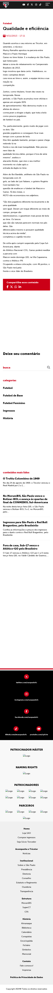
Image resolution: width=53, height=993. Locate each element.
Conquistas (26, 936)
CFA (26, 912)
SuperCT (27, 907)
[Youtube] (24, 4)
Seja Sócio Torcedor (26, 842)
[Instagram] (36, 4)
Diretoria (27, 874)
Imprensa (26, 970)
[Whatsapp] (15, 286)
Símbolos (26, 949)
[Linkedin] (20, 286)
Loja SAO (26, 833)
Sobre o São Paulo (26, 865)
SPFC (6, 5)
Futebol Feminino (14, 403)
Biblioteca (26, 928)
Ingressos (9, 410)
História (8, 418)
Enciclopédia (26, 941)
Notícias (26, 853)
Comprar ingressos (26, 837)
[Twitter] (32, 4)
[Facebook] (28, 4)
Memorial (26, 954)
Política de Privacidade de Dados (26, 977)
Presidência (26, 869)
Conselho (26, 878)
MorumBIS (26, 903)
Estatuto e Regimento (26, 882)
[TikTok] (40, 4)
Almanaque (26, 923)
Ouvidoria (26, 887)
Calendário (26, 932)
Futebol (7, 23)
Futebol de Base (13, 395)
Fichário (26, 945)
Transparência (26, 891)
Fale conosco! (26, 965)
